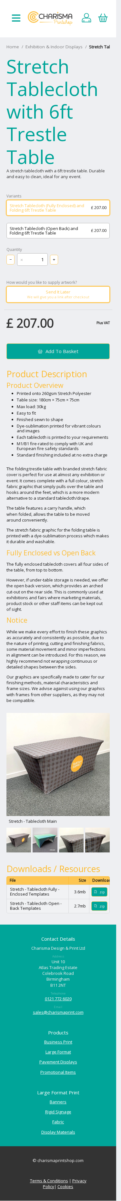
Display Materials (58, 1132)
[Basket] (103, 18)
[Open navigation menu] (16, 18)
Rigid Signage (58, 1112)
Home (12, 47)
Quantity (14, 249)
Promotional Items (58, 1072)
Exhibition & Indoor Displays (54, 47)
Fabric (58, 1122)
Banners (58, 1102)
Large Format (58, 1052)
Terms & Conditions (49, 1181)
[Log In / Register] (87, 18)
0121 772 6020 (58, 999)
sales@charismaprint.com (58, 1012)
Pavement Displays (58, 1062)
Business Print (58, 1042)
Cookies (65, 1186)
